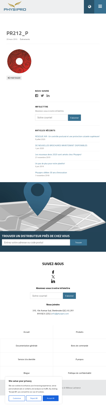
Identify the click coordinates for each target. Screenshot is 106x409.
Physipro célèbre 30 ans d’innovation (51, 172)
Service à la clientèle (26, 359)
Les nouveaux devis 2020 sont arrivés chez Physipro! (58, 154)
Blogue (27, 373)
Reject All (33, 398)
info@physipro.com (60, 313)
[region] (33, 390)
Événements (25, 39)
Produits (79, 331)
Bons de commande (79, 345)
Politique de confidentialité (79, 373)
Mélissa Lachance (73, 387)
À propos (80, 359)
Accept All (50, 398)
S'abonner (74, 117)
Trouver (78, 242)
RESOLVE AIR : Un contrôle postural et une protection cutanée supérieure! (67, 136)
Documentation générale (26, 345)
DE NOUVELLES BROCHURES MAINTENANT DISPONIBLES (61, 145)
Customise (17, 398)
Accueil (26, 331)
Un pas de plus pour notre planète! (50, 163)
